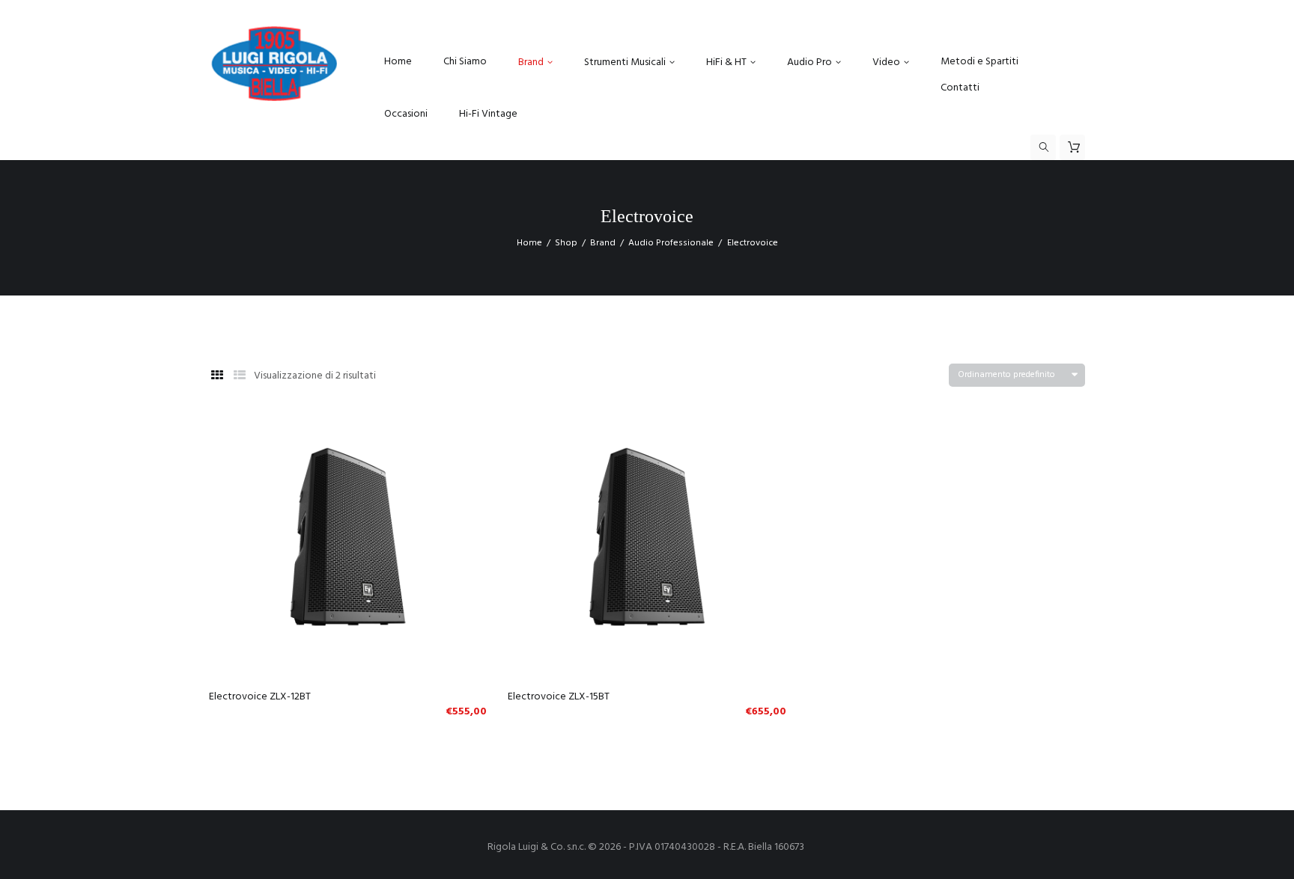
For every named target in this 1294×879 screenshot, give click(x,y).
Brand (603, 243)
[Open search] (1043, 147)
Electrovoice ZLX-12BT (260, 696)
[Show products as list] (239, 376)
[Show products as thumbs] (217, 376)
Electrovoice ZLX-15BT (559, 696)
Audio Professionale (671, 243)
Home (529, 243)
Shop (566, 243)
